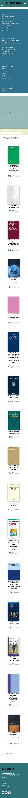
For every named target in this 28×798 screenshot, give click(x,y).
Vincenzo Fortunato (13, 693)
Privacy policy (6, 787)
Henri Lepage (12, 542)
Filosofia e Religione (7, 53)
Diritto (3, 45)
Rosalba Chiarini (13, 240)
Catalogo (9, 112)
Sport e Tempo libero (7, 88)
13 (18, 144)
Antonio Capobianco (13, 465)
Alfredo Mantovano (14, 431)
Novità (3, 12)
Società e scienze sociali (8, 86)
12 (15, 144)
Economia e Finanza (7, 47)
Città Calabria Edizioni (8, 38)
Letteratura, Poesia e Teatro (9, 66)
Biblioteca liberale (7, 19)
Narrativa (4, 71)
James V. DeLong (13, 539)
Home (4, 112)
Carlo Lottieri (13, 621)
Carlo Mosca (13, 657)
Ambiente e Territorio (8, 16)
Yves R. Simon (14, 732)
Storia (3, 91)
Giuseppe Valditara (13, 395)
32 (6, 143)
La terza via (5, 64)
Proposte (4, 785)
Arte (3, 14)
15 (22, 144)
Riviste (3, 76)
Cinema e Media (6, 30)
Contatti (4, 783)
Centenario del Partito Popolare (10, 23)
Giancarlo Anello (13, 314)
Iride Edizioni (5, 56)
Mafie (3, 68)
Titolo (4, 137)
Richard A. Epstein (13, 540)
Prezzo (11, 137)
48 (8, 143)
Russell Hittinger (13, 352)
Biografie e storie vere (8, 21)
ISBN (8, 137)
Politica (4, 73)
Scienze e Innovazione (8, 78)
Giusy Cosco (13, 205)
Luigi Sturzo (13, 502)
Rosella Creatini (13, 467)
